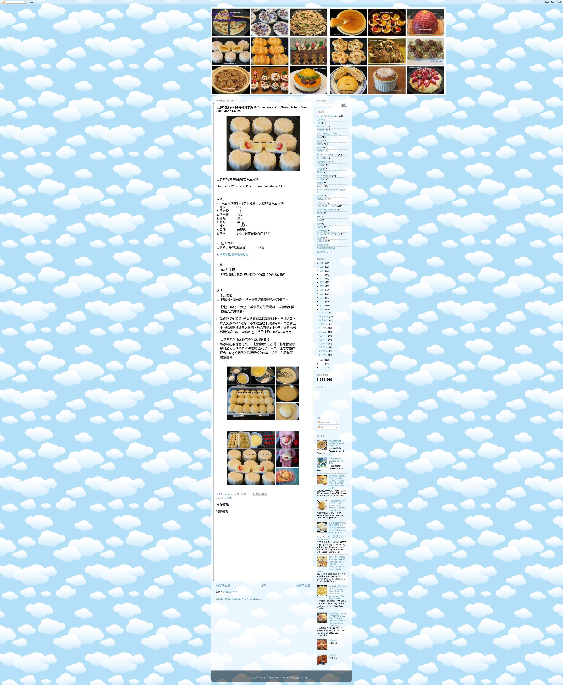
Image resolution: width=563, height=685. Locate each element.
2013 (322, 360)
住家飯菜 (321, 120)
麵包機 (320, 183)
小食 (319, 123)
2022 (322, 278)
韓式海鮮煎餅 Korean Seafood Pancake (336, 443)
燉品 (319, 220)
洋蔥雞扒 (333, 640)
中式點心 (321, 169)
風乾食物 (321, 202)
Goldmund (286, 678)
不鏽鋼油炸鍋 (323, 245)
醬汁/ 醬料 (321, 158)
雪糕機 (320, 195)
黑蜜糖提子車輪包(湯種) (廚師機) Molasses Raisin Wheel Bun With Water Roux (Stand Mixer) (337, 482)
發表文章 (324, 422)
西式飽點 (321, 130)
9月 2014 (323, 324)
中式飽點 (321, 179)
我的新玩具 (322, 199)
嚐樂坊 (320, 144)
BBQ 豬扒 (333, 655)
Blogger (305, 678)
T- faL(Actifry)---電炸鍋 (327, 206)
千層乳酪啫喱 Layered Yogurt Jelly (336, 460)
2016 (322, 302)
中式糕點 (228, 498)
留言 (322, 427)
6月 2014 (323, 336)
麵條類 (320, 213)
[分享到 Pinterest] (265, 494)
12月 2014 (324, 313)
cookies (320, 148)
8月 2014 (323, 328)
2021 (322, 282)
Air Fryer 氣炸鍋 (324, 176)
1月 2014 (323, 355)
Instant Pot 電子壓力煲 (327, 155)
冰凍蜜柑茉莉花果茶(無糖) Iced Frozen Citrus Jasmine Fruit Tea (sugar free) (337, 505)
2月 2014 (323, 351)
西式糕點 (321, 126)
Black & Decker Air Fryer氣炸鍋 (331, 190)
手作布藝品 (322, 231)
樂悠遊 (320, 172)
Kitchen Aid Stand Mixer (328, 116)
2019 (322, 290)
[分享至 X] (259, 494)
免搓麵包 (321, 238)
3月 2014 (323, 347)
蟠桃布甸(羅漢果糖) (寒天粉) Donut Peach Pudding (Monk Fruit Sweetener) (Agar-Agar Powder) (338, 592)
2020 (322, 286)
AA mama (222, 14)
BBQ (319, 217)
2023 (322, 275)
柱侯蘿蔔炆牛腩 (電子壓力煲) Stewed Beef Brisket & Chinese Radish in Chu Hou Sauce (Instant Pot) (337, 619)
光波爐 (320, 227)
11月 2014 (324, 316)
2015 (322, 305)
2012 (322, 364)
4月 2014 (323, 343)
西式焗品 (321, 151)
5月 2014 (323, 340)
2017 (322, 298)
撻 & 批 (320, 186)
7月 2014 (323, 332)
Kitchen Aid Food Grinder (328, 234)
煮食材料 (321, 252)
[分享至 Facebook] (262, 494)
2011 (322, 368)
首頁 (263, 585)
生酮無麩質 (322, 241)
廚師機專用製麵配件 (326, 248)
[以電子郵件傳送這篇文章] (254, 494)
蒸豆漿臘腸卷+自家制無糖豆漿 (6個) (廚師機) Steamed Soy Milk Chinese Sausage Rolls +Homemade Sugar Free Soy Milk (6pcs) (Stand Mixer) (331, 531)
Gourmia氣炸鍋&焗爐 (326, 210)
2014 (322, 309)
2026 (322, 263)
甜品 (319, 137)
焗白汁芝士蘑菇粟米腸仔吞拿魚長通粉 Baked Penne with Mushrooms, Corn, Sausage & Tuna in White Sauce (331, 564)
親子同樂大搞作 (324, 162)
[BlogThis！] (257, 494)
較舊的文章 (303, 585)
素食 (319, 140)
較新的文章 (223, 585)
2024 (322, 271)
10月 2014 (324, 320)
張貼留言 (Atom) (230, 592)
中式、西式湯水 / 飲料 (327, 133)
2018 (322, 294)
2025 (322, 267)
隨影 (319, 224)
